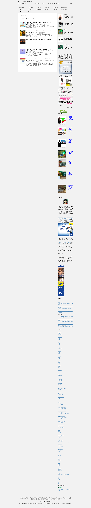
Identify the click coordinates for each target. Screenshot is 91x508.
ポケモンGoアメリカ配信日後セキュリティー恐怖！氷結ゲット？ (38, 22)
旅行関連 (59, 460)
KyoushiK (22, 497)
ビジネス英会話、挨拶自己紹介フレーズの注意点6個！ (70, 118)
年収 (58, 456)
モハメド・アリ (60, 446)
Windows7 (59, 399)
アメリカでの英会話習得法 (62, 408)
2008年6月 (59, 356)
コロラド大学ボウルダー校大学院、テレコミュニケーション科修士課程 (65, 216)
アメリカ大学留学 (38, 7)
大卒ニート (59, 455)
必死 (39, 33)
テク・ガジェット (39, 32)
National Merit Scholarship (62, 388)
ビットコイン (30, 11)
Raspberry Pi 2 (60, 394)
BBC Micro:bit (60, 375)
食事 (58, 483)
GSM (58, 381)
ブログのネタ (60, 444)
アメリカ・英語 (30, 7)
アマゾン (59, 403)
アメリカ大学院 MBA (61, 421)
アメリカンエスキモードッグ (62, 417)
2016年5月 (59, 343)
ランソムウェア (60, 449)
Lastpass (59, 384)
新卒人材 (59, 459)
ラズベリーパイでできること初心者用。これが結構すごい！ (68, 24)
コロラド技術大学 (67, 242)
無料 (38, 61)
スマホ (33, 32)
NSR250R (59, 389)
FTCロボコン (60, 380)
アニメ (33, 50)
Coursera (59, 376)
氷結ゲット (41, 24)
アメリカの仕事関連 (61, 414)
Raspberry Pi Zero (64, 7)
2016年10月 (60, 337)
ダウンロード (32, 33)
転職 (58, 477)
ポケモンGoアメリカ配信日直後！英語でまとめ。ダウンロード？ (38, 49)
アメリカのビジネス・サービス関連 (63, 413)
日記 (58, 461)
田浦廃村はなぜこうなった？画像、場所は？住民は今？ (68, 17)
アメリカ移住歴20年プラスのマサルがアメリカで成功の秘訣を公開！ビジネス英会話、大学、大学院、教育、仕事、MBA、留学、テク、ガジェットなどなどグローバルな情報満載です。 (45, 503)
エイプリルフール (61, 423)
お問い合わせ (22, 9)
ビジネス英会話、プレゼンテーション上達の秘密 (70, 141)
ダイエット (59, 431)
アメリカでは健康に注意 (62, 409)
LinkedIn (59, 385)
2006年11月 (60, 370)
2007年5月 (59, 362)
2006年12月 (60, 368)
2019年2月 (59, 332)
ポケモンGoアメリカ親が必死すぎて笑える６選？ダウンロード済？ (39, 30)
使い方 (59, 451)
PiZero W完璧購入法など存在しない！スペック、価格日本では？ (68, 47)
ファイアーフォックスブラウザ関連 (63, 442)
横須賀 (59, 464)
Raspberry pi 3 (55, 7)
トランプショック (61, 435)
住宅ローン (59, 450)
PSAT (58, 393)
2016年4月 (59, 344)
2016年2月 (59, 347)
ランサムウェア (60, 447)
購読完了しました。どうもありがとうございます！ (53, 499)
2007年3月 (59, 365)
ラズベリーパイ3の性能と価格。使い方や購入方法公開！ (68, 32)
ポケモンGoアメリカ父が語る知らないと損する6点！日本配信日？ (39, 39)
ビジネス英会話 (21, 7)
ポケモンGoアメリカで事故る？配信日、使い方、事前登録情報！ (38, 58)
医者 (58, 454)
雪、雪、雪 (59, 479)
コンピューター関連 (48, 60)
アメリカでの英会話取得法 (62, 407)
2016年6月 (59, 342)
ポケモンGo (37, 24)
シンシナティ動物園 (61, 427)
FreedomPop (60, 379)
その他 (35, 32)
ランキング (21, 11)
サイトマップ (30, 9)
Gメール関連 (60, 383)
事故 (38, 62)
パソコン (59, 436)
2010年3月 (59, 352)
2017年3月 (59, 333)
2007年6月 (59, 361)
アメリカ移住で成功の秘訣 (25, 1)
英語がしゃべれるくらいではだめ (63, 474)
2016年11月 (60, 335)
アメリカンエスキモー (61, 416)
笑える (42, 33)
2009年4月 (59, 353)
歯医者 (59, 465)
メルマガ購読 (55, 9)
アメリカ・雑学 (42, 50)
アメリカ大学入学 (61, 418)
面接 (58, 480)
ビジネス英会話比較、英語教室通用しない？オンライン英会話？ (70, 129)
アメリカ (28, 24)
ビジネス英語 (60, 441)
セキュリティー (32, 24)
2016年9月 (59, 338)
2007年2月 (59, 366)
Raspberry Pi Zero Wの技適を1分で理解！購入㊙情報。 (68, 39)
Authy (59, 374)
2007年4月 (59, 363)
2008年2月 (59, 357)
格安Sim (59, 463)
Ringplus (59, 398)
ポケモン (33, 23)
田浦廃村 (59, 468)
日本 (35, 42)
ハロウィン (59, 437)
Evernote (59, 378)
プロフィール (47, 9)
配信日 (44, 24)
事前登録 (35, 62)
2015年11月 (60, 349)
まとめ (40, 52)
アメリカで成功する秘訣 (62, 411)
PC (58, 390)
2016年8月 (59, 339)
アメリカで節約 (47, 7)
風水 (58, 482)
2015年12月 (60, 348)
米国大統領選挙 (60, 470)
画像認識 (59, 469)
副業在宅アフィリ (64, 9)
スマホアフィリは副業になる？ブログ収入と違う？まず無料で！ (44, 497)
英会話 (59, 473)
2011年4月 (59, 351)
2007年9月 (59, 358)
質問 (58, 475)
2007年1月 (59, 367)
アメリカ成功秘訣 (61, 422)
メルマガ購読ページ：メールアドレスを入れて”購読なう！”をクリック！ (40, 498)
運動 (58, 478)
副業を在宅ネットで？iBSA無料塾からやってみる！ (59, 498)
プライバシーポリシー (38, 9)
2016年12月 (60, 334)
